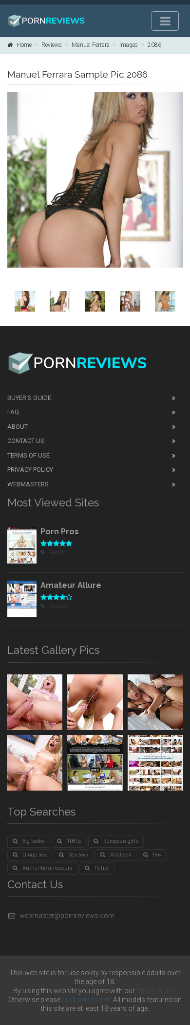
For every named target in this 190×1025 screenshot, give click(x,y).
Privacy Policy (30, 469)
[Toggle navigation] (165, 21)
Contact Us (25, 440)
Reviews (51, 45)
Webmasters (28, 484)
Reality (57, 552)
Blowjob (58, 606)
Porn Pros (59, 531)
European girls (120, 841)
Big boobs (33, 841)
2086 (154, 45)
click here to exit (86, 1000)
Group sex (34, 855)
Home (24, 45)
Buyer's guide (29, 397)
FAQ (13, 412)
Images (128, 45)
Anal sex (120, 855)
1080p (74, 841)
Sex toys (78, 855)
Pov (157, 855)
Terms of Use (28, 455)
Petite (102, 868)
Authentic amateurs (47, 868)
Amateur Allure (70, 585)
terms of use (155, 991)
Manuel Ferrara (91, 45)
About (17, 426)
